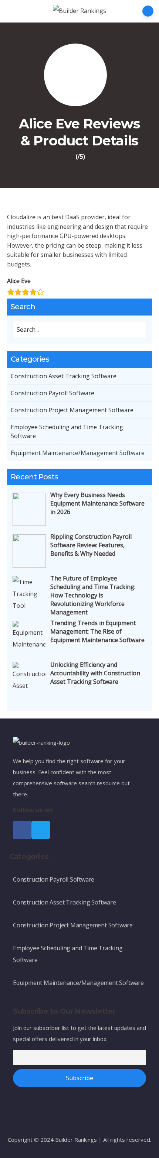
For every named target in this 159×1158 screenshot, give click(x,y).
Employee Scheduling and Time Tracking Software (67, 431)
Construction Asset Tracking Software (63, 376)
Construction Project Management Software (72, 410)
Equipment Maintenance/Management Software (78, 453)
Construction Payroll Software (52, 393)
